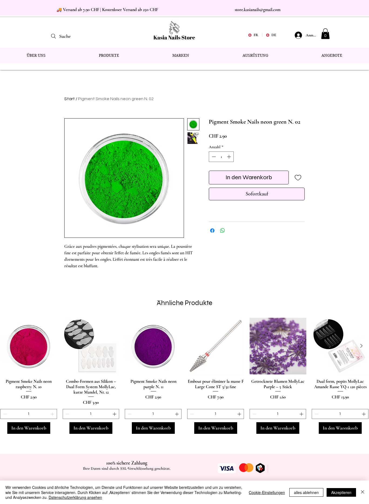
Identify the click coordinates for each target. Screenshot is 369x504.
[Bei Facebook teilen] (212, 230)
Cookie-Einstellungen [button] (267, 492)
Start (69, 99)
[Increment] (229, 157)
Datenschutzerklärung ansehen (75, 497)
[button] (325, 33)
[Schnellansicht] (28, 346)
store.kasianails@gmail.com (257, 9)
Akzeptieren (341, 492)
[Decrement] (213, 157)
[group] (184, 375)
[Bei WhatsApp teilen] (222, 230)
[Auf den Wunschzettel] (298, 177)
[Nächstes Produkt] (361, 346)
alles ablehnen (306, 492)
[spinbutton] (221, 157)
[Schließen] (362, 492)
